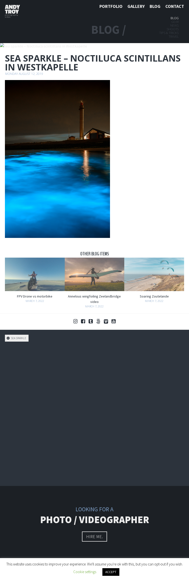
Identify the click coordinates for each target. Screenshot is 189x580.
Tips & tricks (169, 33)
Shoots (173, 29)
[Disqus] (94, 413)
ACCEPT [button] (110, 572)
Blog (155, 6)
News (174, 25)
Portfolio (111, 6)
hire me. (94, 536)
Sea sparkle (18, 338)
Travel (174, 36)
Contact (174, 6)
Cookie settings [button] (84, 571)
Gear (175, 21)
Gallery (136, 6)
